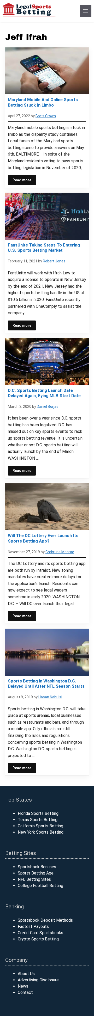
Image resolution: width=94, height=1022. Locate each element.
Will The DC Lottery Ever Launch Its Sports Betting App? (43, 538)
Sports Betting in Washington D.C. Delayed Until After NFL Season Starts (46, 683)
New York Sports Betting (40, 832)
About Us (26, 973)
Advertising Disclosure (38, 979)
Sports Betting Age (36, 873)
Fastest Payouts (33, 926)
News (23, 986)
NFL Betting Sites (34, 879)
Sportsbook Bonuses (37, 866)
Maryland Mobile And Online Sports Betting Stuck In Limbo (43, 102)
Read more (22, 180)
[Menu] (85, 11)
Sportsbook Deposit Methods (45, 920)
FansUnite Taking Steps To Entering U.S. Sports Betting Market (44, 247)
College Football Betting (40, 885)
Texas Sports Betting (37, 819)
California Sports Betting (40, 825)
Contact (25, 992)
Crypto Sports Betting (38, 939)
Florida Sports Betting (38, 813)
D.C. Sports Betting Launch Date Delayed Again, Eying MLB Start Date (44, 393)
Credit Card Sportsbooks (40, 932)
